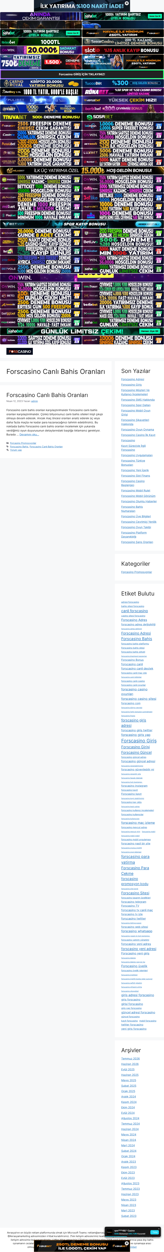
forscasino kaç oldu (131, 802)
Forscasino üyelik (134, 966)
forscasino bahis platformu (135, 643)
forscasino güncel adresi (138, 761)
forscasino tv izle (132, 914)
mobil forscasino (147, 1020)
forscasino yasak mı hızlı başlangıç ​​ (135, 936)
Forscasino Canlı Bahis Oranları (47, 395)
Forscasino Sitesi (135, 893)
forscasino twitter (133, 918)
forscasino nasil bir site (135, 843)
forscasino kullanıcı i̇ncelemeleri (137, 810)
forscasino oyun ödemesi (131, 852)
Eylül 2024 (128, 1112)
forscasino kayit (129, 790)
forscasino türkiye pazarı (131, 923)
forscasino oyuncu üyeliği (131, 848)
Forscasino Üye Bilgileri (136, 516)
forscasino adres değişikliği (138, 624)
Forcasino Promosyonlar (23, 443)
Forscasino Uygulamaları (137, 455)
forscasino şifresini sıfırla (131, 987)
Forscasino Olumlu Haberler (139, 501)
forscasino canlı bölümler (131, 677)
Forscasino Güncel (136, 752)
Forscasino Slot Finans (135, 475)
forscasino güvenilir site (131, 774)
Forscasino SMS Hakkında (138, 399)
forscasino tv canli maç (137, 910)
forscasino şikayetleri (130, 991)
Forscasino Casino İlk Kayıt (138, 435)
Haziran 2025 (130, 1074)
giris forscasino (130, 999)
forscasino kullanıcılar (132, 814)
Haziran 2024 (130, 1129)
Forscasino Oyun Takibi (136, 527)
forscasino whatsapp (136, 931)
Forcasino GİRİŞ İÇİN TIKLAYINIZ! (82, 74)
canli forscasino (134, 611)
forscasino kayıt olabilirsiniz (132, 798)
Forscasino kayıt (131, 793)
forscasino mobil (148, 832)
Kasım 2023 (129, 1167)
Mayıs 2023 (128, 1199)
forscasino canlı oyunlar (133, 685)
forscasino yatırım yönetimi (135, 939)
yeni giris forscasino (134, 1028)
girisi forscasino (132, 1004)
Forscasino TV (130, 905)
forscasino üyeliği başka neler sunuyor (136, 979)
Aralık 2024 (128, 1096)
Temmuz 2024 (130, 1123)
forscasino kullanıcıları (130, 819)
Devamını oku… (29, 434)
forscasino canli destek (137, 668)
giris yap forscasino (131, 1008)
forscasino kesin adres (130, 807)
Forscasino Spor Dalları (136, 405)
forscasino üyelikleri (129, 975)
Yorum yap (16, 450)
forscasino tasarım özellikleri (136, 897)
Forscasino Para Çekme (135, 871)
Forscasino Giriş (131, 384)
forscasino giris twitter (136, 730)
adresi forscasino (130, 602)
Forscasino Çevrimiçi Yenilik (138, 521)
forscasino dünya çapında (131, 708)
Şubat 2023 (128, 1216)
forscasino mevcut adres (134, 827)
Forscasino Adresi (132, 379)
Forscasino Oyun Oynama (137, 429)
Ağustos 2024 (130, 1118)
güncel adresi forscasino (138, 1012)
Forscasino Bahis (19, 446)
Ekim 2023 (128, 1172)
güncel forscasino (130, 1016)
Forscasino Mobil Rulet (135, 490)
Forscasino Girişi (135, 747)
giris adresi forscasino (137, 995)
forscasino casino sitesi (138, 699)
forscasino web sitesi (134, 926)
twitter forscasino (132, 1024)
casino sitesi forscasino (133, 615)
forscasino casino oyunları (134, 691)
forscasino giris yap (135, 735)
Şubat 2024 (128, 1150)
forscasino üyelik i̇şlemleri (134, 970)
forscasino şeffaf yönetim (131, 983)
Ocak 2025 (128, 1091)
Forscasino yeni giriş (135, 953)
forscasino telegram (133, 901)
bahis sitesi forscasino (132, 606)
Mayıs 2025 (128, 1080)
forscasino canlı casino (133, 681)
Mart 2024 (128, 1145)
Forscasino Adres (134, 620)
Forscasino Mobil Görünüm (138, 496)
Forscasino (128, 440)
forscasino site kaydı (129, 889)
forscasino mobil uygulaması (136, 839)
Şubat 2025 (128, 1085)
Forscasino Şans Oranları (137, 542)
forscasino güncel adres (133, 757)
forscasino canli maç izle (134, 672)
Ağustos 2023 (130, 1183)
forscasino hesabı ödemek (132, 778)
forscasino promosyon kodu (134, 881)
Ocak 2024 (128, 1156)
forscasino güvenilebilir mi (137, 769)
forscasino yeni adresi (138, 949)
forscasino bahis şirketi (133, 651)
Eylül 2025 (128, 1069)
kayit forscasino (129, 1020)
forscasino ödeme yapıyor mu (133, 962)
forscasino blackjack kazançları (134, 656)
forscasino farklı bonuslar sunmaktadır (136, 712)
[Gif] (82, 171)
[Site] (41, 125)
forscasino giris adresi (133, 722)
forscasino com (130, 703)
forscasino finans (128, 716)
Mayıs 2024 (128, 1134)
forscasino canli (132, 664)
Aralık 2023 (128, 1161)
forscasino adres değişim (131, 629)
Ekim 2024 (128, 1107)
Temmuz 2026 (130, 1058)
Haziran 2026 (130, 1064)
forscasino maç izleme (138, 823)
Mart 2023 (128, 1210)
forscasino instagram (134, 785)
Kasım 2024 (129, 1102)
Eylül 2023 (128, 1178)
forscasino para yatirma (135, 859)
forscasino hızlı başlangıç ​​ (132, 782)
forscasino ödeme (128, 958)
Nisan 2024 (128, 1140)
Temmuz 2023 (130, 1188)
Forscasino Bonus (132, 659)
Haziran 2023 (130, 1194)
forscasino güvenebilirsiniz (132, 766)
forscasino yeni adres (136, 944)
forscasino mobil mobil (130, 836)
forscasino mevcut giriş (130, 832)
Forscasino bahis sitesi (132, 647)
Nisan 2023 (128, 1205)
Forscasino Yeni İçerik (135, 470)
